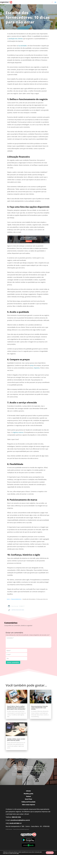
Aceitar (50, 852)
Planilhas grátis (28, 793)
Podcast (28, 796)
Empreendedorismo (18, 610)
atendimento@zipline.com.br (20, 820)
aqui (18, 853)
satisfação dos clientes (15, 38)
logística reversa (18, 432)
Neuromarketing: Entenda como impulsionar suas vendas (39, 707)
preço (32, 365)
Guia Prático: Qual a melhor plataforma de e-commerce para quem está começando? (16, 707)
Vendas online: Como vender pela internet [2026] (16, 739)
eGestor (28, 791)
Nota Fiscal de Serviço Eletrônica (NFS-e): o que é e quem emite (28, 767)
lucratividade (22, 46)
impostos (37, 368)
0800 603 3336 (16, 817)
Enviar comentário (13, 662)
